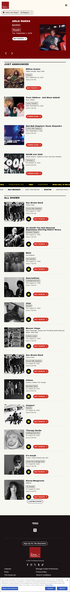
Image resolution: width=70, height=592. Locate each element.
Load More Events (35, 501)
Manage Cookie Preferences (9, 588)
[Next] (12, 53)
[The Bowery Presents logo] (5, 5)
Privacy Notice (49, 585)
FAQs (6, 572)
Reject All (62, 588)
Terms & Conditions (43, 575)
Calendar (7, 569)
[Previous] (6, 53)
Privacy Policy (41, 572)
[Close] (67, 580)
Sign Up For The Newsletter (35, 543)
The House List (10, 575)
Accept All (50, 588)
